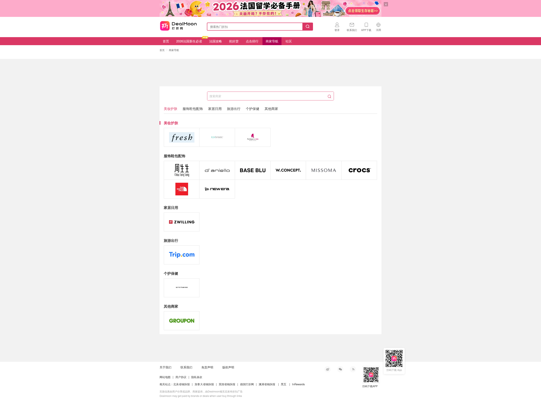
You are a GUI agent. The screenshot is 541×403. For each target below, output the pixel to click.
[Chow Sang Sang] (181, 170)
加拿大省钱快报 (204, 384)
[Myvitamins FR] (181, 288)
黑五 (283, 384)
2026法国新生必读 (189, 41)
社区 (289, 41)
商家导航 (272, 41)
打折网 (178, 26)
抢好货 (234, 41)
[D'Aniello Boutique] (217, 170)
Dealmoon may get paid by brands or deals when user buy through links (201, 396)
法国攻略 (215, 41)
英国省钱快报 (227, 384)
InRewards (298, 384)
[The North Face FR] (181, 189)
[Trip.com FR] (181, 255)
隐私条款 (196, 377)
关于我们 (165, 367)
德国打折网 (247, 384)
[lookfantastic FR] (217, 137)
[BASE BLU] (252, 170)
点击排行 (252, 41)
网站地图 (165, 377)
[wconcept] (288, 170)
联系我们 (186, 367)
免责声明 (207, 367)
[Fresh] (181, 137)
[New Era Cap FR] (217, 189)
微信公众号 (340, 369)
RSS (353, 369)
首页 (166, 41)
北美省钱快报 (181, 384)
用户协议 (180, 377)
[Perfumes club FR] (252, 137)
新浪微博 (327, 369)
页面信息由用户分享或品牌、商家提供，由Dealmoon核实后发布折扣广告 (201, 391)
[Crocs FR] (359, 170)
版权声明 (228, 367)
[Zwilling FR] (181, 222)
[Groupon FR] (181, 320)
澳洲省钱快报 (267, 384)
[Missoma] (323, 170)
